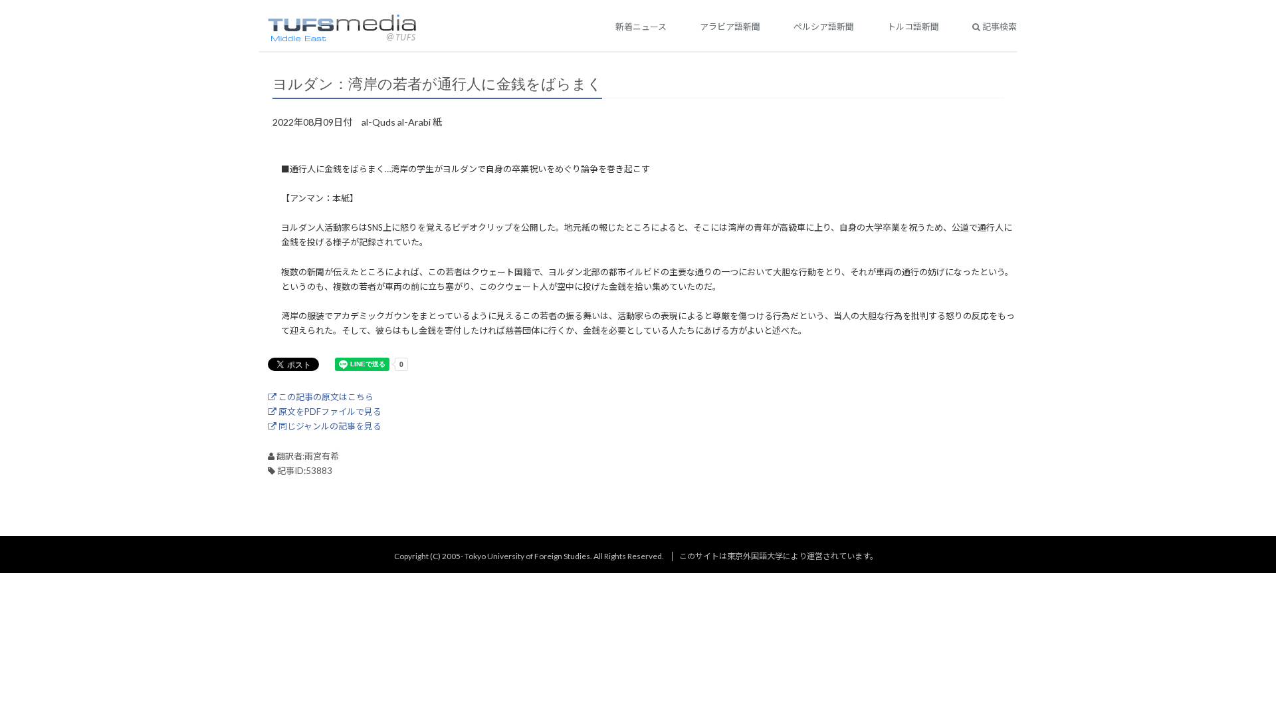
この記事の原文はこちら (324, 397)
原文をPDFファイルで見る (328, 411)
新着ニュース (641, 26)
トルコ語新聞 (913, 26)
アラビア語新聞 (730, 26)
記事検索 (998, 26)
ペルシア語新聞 (824, 26)
